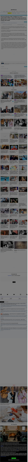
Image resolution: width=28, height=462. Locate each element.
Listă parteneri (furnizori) (3, 456)
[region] (13, 452)
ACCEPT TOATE (14, 458)
